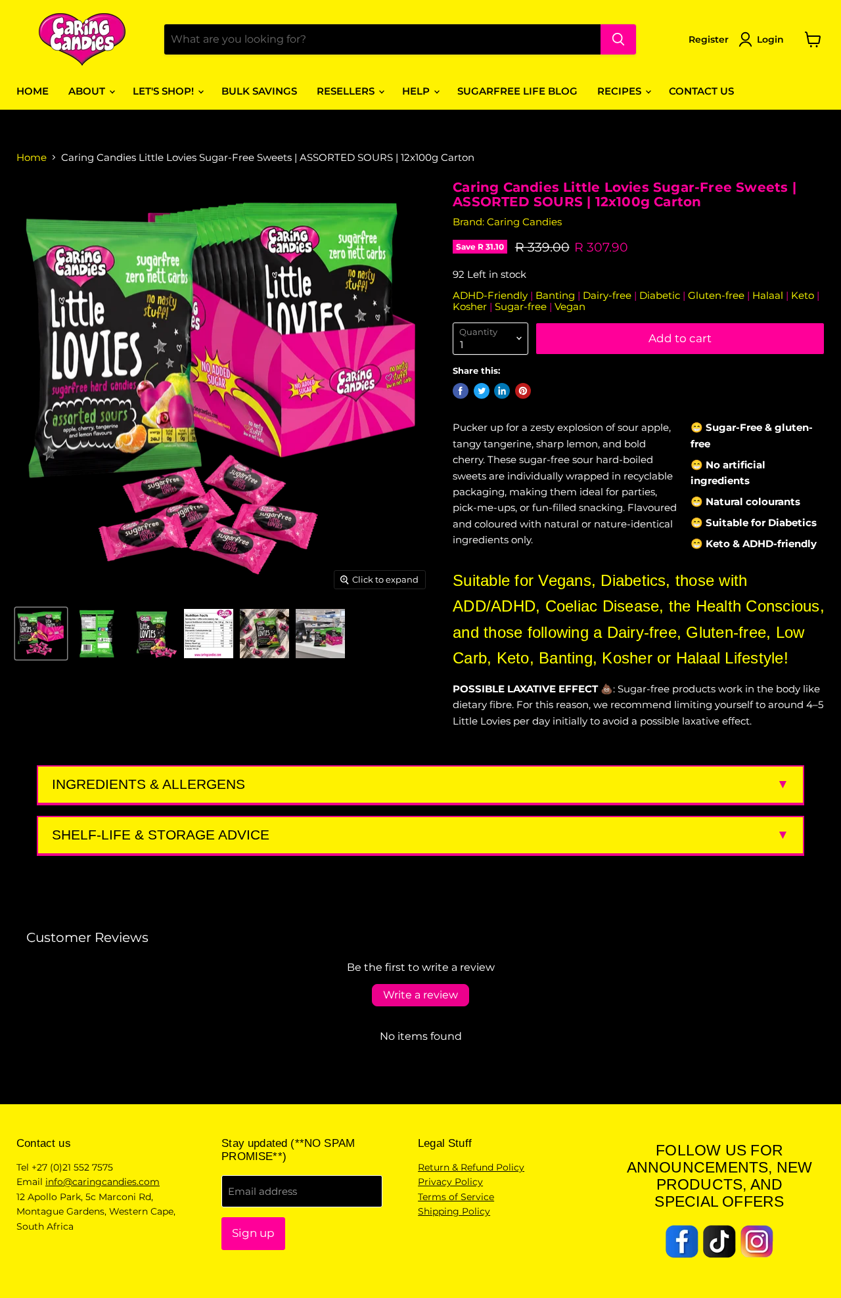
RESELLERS (347, 91)
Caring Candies (524, 221)
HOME (32, 91)
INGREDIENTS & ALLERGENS (148, 784)
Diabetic (661, 295)
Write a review (420, 995)
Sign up (253, 1233)
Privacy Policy (450, 1182)
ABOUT (88, 91)
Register (709, 39)
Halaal (769, 295)
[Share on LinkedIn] (502, 391)
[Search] (618, 39)
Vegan (570, 306)
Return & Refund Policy (471, 1167)
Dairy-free (608, 295)
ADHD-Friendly (491, 295)
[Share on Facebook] (460, 391)
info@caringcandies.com (102, 1182)
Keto (804, 295)
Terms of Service (456, 1197)
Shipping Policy (454, 1211)
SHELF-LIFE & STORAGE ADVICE (160, 834)
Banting (556, 295)
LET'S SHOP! (164, 91)
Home (31, 157)
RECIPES (620, 91)
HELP (417, 91)
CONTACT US (701, 91)
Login (770, 39)
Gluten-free (717, 295)
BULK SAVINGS (259, 91)
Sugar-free (522, 306)
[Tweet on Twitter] (481, 391)
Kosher (471, 306)
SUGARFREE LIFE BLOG (517, 91)
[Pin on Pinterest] (523, 391)
